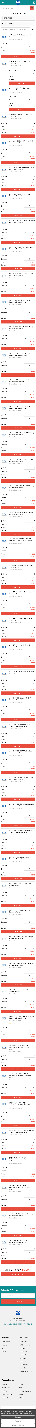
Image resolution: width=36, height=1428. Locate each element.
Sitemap (4, 1351)
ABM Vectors (24, 1364)
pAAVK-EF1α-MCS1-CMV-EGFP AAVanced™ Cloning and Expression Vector (20, 1104)
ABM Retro (23, 1361)
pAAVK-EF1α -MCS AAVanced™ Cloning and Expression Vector (21, 1214)
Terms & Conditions (18, 1407)
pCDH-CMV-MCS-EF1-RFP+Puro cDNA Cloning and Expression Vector (20, 725)
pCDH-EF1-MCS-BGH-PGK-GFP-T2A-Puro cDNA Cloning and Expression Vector (22, 539)
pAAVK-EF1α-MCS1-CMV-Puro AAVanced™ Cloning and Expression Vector (22, 1017)
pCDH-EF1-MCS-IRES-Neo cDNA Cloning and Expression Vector (21, 486)
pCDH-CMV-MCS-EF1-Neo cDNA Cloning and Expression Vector (21, 778)
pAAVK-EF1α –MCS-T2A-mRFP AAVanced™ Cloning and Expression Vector (20, 1158)
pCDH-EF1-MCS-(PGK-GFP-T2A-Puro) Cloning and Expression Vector (20, 593)
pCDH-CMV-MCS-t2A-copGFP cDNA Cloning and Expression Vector (20, 699)
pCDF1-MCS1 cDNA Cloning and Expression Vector (18, 990)
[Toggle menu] (2, 2)
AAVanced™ (23, 1341)
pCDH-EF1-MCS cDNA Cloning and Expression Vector (19, 646)
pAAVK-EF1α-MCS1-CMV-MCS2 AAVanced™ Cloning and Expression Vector (20, 1075)
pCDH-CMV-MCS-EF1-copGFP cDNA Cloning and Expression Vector (20, 858)
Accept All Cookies (18, 1425)
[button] (33, 29)
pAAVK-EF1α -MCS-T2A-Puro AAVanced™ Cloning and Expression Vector (21, 1131)
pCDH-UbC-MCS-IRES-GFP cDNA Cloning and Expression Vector (21, 142)
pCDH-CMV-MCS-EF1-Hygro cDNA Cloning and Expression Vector (21, 805)
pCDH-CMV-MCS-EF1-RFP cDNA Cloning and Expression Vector (21, 752)
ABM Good (5, 1397)
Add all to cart (18, 1274)
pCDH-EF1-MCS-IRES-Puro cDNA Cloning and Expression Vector (21, 460)
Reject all (18, 1421)
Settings (18, 1417)
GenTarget (5, 1391)
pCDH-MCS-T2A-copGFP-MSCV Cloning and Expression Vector (21, 327)
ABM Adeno (23, 1351)
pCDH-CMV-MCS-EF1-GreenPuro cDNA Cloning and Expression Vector (20, 831)
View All (21, 1397)
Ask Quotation (6, 1341)
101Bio (21, 1384)
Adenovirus (23, 1368)
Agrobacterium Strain (26, 1371)
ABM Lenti (23, 1358)
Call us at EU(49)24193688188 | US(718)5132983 (18, 1324)
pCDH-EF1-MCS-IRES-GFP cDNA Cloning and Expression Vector (21, 513)
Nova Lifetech (6, 1388)
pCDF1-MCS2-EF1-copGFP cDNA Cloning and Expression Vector (21, 964)
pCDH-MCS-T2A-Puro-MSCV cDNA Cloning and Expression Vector (19, 301)
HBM (20, 1388)
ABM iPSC (23, 1355)
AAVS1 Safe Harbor (25, 1345)
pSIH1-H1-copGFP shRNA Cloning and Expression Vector (20, 115)
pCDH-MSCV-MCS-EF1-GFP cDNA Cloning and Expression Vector (21, 274)
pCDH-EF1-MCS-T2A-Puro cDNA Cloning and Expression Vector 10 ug (21, 380)
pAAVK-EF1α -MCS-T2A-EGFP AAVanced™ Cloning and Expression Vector (20, 1187)
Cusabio (4, 1384)
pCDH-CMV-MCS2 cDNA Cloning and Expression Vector (20, 884)
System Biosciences (8, 1394)
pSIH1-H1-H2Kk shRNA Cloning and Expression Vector (19, 89)
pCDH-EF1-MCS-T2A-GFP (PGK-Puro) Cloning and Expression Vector (20, 407)
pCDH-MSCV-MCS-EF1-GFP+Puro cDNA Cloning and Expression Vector (21, 248)
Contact (4, 1345)
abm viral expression (25, 1391)
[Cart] (33, 2)
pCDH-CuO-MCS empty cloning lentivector (22, 671)
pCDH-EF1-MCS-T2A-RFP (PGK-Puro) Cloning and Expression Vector (20, 354)
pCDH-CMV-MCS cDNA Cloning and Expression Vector (19, 911)
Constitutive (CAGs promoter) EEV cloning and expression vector (19, 1241)
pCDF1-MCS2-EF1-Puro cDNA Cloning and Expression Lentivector (21, 937)
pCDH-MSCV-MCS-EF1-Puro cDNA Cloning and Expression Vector (22, 221)
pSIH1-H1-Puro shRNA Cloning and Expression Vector (19, 62)
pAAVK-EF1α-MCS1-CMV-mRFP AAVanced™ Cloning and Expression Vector (20, 1047)
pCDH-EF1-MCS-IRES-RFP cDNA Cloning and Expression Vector (21, 433)
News (3, 1348)
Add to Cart (18, 56)
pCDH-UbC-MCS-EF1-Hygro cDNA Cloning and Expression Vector (21, 168)
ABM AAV (22, 1348)
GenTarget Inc (23, 1394)
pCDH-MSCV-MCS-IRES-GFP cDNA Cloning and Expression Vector (19, 195)
